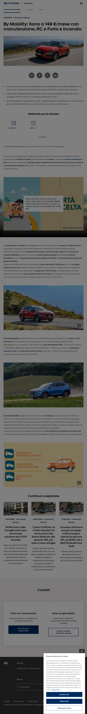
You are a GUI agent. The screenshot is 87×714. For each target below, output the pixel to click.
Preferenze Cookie (64, 708)
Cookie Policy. (55, 690)
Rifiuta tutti (64, 701)
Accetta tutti (64, 694)
